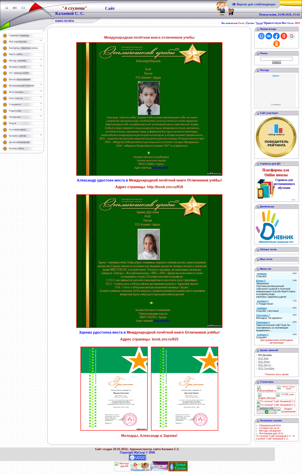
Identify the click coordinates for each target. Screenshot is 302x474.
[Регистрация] (16, 8)
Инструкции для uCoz (271, 433)
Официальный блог (270, 425)
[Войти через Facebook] (276, 36)
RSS (297, 23)
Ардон (275, 75)
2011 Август (264, 365)
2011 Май (263, 358)
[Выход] (22, 8)
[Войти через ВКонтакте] (269, 36)
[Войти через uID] (261, 36)
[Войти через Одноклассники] (276, 43)
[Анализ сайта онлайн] (286, 398)
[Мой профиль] (14, 8)
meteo (276, 104)
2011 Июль (264, 361)
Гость (241, 23)
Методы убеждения (270, 430)
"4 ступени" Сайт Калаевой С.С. (274, 436)
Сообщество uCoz (269, 428)
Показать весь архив (277, 374)
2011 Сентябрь (266, 368)
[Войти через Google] (291, 36)
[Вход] (24, 8)
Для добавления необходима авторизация (276, 341)
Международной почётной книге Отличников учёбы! (175, 180)
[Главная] (7, 8)
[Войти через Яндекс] (284, 36)
